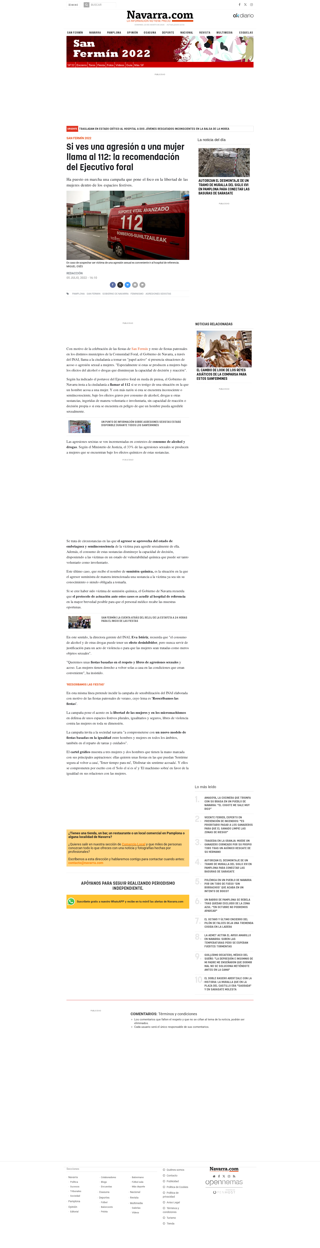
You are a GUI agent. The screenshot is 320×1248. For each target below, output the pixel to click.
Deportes (104, 1197)
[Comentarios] (142, 284)
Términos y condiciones (177, 1014)
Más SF (139, 65)
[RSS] (234, 1176)
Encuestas (106, 1186)
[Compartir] (113, 284)
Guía (129, 65)
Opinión (132, 32)
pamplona (78, 293)
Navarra (95, 32)
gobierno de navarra (115, 293)
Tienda (170, 1223)
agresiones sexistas (158, 293)
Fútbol (104, 1202)
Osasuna (150, 32)
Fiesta (101, 65)
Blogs (104, 1182)
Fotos (110, 65)
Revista (204, 32)
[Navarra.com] (160, 15)
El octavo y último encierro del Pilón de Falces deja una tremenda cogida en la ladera (228, 923)
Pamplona (114, 32)
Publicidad (173, 1181)
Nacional (186, 32)
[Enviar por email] (135, 284)
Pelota (104, 1211)
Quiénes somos (175, 1169)
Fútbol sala (137, 1182)
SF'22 (70, 65)
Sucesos (74, 1186)
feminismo (137, 293)
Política (74, 1182)
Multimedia (224, 32)
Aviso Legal (173, 1202)
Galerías (136, 1207)
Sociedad (75, 1195)
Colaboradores (108, 1177)
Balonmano (138, 1177)
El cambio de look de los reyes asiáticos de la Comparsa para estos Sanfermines (221, 375)
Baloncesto (107, 1207)
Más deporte (138, 1186)
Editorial (74, 1211)
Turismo (171, 1217)
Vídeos (120, 65)
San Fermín (75, 32)
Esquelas (246, 32)
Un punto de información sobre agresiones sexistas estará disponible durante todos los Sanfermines (141, 424)
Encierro (81, 65)
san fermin (93, 293)
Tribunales (75, 1191)
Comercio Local (133, 844)
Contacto (172, 1175)
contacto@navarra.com (85, 863)
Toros (92, 65)
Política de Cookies (177, 1187)
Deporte (168, 32)
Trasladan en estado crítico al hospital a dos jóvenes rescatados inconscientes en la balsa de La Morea (154, 129)
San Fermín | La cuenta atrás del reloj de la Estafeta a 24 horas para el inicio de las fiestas (144, 619)
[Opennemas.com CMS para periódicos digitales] (224, 1186)
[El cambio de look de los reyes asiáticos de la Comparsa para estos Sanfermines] (224, 349)
